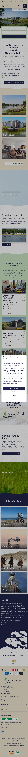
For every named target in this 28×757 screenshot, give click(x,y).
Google (12, 380)
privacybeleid (6, 380)
